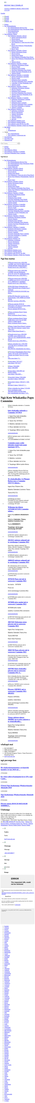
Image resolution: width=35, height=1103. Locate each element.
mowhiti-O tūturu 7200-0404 (16, 379)
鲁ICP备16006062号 (9, 822)
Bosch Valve (15, 49)
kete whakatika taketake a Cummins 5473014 (17, 411)
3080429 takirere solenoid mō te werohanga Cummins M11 (19, 561)
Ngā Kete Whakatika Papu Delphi (21, 70)
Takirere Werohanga (17, 114)
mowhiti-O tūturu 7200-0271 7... (17, 385)
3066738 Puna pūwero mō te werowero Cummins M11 (18, 651)
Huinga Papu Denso (17, 55)
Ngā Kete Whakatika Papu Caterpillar (22, 81)
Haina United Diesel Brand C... (17, 331)
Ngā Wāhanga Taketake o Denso (17, 50)
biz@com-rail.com (9, 756)
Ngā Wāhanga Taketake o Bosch (17, 36)
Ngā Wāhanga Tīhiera (10, 34)
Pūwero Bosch (15, 39)
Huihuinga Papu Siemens (18, 91)
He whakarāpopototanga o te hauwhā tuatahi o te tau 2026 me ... (15, 769)
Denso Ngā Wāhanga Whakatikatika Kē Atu (20, 189)
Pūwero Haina (5, 823)
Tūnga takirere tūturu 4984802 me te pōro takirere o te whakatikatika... (19, 719)
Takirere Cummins (16, 107)
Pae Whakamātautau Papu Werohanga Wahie (20, 29)
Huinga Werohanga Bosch (18, 37)
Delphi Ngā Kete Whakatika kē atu (21, 71)
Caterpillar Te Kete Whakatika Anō (21, 83)
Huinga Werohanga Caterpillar (20, 76)
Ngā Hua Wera (20, 822)
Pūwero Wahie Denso (15, 825)
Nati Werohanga (16, 116)
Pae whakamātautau (13, 133)
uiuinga (10, 433)
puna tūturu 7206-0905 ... (15, 374)
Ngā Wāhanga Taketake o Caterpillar (18, 75)
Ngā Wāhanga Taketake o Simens (17, 86)
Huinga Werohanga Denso (19, 52)
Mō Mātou (7, 127)
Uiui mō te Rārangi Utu (7, 818)
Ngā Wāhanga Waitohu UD (16, 109)
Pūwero (25, 823)
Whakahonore (12, 130)
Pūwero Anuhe (15, 78)
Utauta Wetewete (13, 32)
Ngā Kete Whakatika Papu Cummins (21, 104)
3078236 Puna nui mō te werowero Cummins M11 (17, 580)
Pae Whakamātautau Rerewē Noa (17, 27)
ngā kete (13, 119)
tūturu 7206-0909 (13, 368)
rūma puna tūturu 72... (14, 358)
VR (9, 129)
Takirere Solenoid (16, 117)
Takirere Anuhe (15, 85)
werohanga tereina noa (16, 823)
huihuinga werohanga (17, 111)
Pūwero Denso (15, 54)
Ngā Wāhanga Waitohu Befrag (16, 122)
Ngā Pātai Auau (8, 138)
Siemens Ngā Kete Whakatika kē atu (21, 94)
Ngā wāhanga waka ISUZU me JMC (18, 124)
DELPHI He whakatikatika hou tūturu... (19, 349)
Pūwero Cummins (16, 101)
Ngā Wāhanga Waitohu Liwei (16, 120)
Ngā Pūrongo (8, 137)
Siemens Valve (15, 96)
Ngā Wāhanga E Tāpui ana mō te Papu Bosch (21, 175)
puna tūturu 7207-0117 (14, 363)
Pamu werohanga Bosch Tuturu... (17, 315)
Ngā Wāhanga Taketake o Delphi (17, 63)
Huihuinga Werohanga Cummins (20, 99)
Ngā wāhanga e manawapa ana (17, 135)
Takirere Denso (15, 62)
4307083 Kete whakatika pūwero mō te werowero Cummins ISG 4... (17, 671)
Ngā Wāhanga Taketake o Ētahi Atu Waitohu (20, 125)
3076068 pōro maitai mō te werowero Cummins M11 (18, 603)
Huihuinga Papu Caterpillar (19, 80)
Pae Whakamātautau (10, 26)
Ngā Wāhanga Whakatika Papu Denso (22, 57)
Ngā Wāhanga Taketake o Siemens (14, 216)
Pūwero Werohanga (17, 112)
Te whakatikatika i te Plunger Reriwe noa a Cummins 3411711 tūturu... (19, 481)
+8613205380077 (9, 853)
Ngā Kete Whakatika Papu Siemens (21, 93)
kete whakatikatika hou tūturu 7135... (18, 393)
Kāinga (6, 24)
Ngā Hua (7, 148)
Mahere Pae (28, 822)
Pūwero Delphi (15, 67)
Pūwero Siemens (16, 89)
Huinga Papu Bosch (17, 40)
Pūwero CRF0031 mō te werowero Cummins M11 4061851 (17, 691)
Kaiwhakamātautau (13, 31)
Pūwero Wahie (26, 825)
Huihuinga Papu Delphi (18, 68)
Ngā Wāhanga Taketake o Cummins (18, 98)
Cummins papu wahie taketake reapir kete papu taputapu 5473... (17, 445)
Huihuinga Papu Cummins (19, 102)
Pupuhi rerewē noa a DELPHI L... (17, 267)
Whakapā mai (8, 140)
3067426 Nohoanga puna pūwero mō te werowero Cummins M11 (17, 624)
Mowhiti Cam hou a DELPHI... (17, 301)
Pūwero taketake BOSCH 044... (17, 309)
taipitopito (15, 433)
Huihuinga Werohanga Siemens (20, 88)
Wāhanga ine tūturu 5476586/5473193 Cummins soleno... (18, 509)
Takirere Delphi (15, 73)
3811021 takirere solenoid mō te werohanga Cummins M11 (19, 541)
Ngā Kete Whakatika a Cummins (20, 106)
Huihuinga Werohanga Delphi (20, 65)
